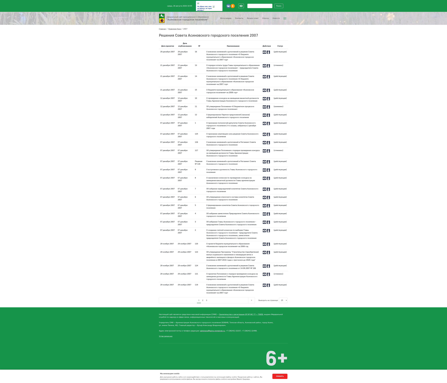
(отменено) (278, 65)
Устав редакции (165, 336)
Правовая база (174, 29)
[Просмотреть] (264, 52)
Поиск (278, 6)
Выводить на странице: (268, 300)
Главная (162, 29)
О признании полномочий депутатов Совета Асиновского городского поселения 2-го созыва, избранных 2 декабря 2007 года (231, 125)
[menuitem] (285, 18)
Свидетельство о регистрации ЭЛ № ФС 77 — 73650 (241, 314)
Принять (280, 376)
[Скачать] (268, 52)
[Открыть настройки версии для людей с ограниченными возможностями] (241, 6)
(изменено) (278, 106)
